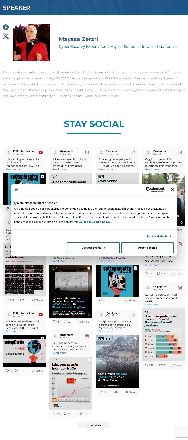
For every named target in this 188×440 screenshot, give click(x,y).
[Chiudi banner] (172, 189)
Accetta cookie (147, 247)
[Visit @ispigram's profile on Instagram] (56, 152)
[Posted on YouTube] (40, 152)
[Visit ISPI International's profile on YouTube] (9, 152)
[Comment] (108, 300)
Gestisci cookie (91, 247)
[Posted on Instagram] (87, 152)
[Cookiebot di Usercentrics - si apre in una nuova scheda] (148, 189)
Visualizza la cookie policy (92, 221)
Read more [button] (13, 169)
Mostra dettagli (157, 236)
